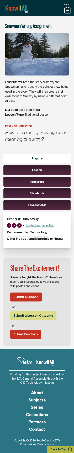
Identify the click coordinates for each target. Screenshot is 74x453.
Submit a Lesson (26, 297)
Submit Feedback (25, 334)
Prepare (37, 158)
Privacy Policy (45, 444)
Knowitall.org (17, 9)
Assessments (37, 205)
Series (37, 407)
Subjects (37, 399)
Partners (37, 14)
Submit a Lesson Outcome (33, 315)
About (37, 392)
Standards (37, 193)
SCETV (24, 360)
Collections (37, 414)
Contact (37, 429)
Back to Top (58, 449)
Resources (37, 181)
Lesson (37, 170)
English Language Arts (40, 225)
